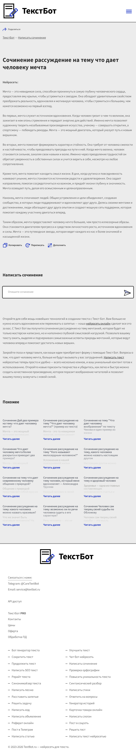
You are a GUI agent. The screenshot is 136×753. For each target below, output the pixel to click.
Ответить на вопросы (83, 697)
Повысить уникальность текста (90, 677)
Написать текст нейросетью (87, 736)
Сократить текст (22, 657)
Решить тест (77, 730)
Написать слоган (80, 716)
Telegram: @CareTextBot (23, 584)
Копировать (15, 245)
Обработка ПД (17, 637)
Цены (11, 625)
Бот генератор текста (26, 650)
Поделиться (14, 29)
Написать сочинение (32, 38)
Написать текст (114, 357)
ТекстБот (9, 38)
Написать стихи (79, 690)
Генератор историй (82, 703)
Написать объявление (26, 716)
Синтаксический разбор (85, 683)
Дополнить (59, 245)
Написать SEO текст (25, 670)
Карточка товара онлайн (85, 710)
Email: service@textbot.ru (24, 589)
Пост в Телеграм (22, 730)
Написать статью (23, 736)
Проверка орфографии (84, 670)
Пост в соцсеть (79, 723)
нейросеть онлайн (98, 324)
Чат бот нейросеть (81, 657)
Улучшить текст (79, 650)
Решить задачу (22, 703)
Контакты (14, 619)
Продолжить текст (24, 664)
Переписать (37, 245)
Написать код (21, 710)
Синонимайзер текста (26, 683)
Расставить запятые (25, 697)
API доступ (15, 601)
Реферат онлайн (23, 723)
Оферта (13, 631)
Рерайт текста (21, 677)
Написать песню (22, 690)
